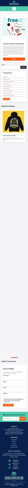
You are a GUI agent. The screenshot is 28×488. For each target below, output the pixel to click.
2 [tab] (12, 357)
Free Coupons (6, 88)
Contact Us (14, 439)
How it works (14, 445)
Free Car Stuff (6, 83)
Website (5, 393)
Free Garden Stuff (7, 93)
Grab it (14, 59)
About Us (14, 441)
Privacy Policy (14, 447)
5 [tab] (17, 357)
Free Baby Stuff (6, 79)
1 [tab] (11, 357)
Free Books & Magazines (8, 81)
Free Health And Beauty (8, 95)
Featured (5, 76)
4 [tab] (15, 357)
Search (3, 64)
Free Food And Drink (7, 91)
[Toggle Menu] (14, 9)
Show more (6, 99)
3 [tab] (14, 357)
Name (5, 381)
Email (5, 387)
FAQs (14, 443)
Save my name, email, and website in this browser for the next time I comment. (13, 401)
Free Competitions (7, 86)
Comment (6, 375)
